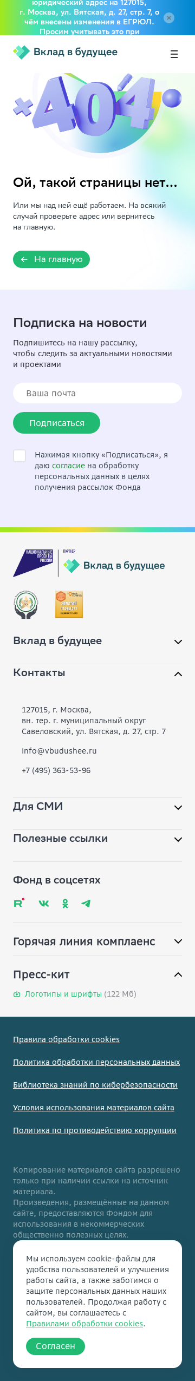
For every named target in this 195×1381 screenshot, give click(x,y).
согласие (68, 465)
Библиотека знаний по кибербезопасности (95, 1085)
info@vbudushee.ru (59, 751)
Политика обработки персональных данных (96, 1062)
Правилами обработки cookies (84, 1323)
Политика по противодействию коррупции (95, 1130)
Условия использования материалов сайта (93, 1107)
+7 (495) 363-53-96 (56, 770)
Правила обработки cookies (66, 1039)
